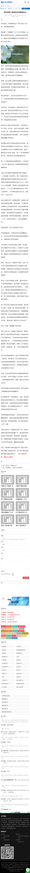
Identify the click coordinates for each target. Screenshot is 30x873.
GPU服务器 (5, 663)
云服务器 (21, 626)
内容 (2, 558)
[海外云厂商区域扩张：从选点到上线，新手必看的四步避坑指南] (22, 519)
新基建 (9, 631)
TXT (24, 867)
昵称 (2, 541)
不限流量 (4, 660)
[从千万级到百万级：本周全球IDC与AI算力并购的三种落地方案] (22, 506)
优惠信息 (4, 646)
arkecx (4, 628)
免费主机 (4, 653)
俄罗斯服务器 (5, 683)
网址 (2, 553)
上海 (9, 628)
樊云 (8, 635)
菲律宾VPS (19, 673)
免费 (24, 635)
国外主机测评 (19, 687)
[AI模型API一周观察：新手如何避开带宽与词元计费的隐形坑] (7, 480)
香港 (8, 638)
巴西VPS (4, 673)
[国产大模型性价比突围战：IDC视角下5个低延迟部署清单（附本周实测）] (7, 493)
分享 (18, 633)
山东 (3, 638)
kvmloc (14, 638)
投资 (3, 631)
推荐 (3, 626)
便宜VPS (18, 677)
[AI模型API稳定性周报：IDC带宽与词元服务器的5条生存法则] (22, 480)
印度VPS (18, 666)
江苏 (15, 631)
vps (8, 633)
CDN (17, 656)
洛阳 (3, 633)
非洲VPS (4, 670)
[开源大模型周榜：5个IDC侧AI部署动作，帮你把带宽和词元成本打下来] (7, 506)
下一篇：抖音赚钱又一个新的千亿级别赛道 (11, 467)
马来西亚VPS (5, 666)
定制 (15, 626)
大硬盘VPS (4, 680)
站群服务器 (4, 656)
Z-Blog (18, 871)
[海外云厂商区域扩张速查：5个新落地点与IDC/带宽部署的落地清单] (7, 519)
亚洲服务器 (19, 653)
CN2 (13, 633)
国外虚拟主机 (19, 680)
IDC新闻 (15, 628)
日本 (19, 635)
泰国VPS (18, 660)
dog (13, 635)
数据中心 (21, 631)
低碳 (21, 628)
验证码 (3, 571)
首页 (3, 6)
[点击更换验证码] (13, 574)
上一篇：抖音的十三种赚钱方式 (9, 465)
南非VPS (18, 670)
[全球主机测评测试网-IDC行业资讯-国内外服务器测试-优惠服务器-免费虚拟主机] (6, 2)
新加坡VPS (19, 663)
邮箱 (2, 547)
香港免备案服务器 (20, 650)
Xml (22, 867)
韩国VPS (4, 650)
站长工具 (25, 633)
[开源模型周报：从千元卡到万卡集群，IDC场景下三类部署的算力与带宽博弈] (22, 493)
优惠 (9, 626)
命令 (3, 635)
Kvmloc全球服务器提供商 (18, 869)
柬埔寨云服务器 (20, 683)
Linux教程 (4, 687)
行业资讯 (8, 6)
